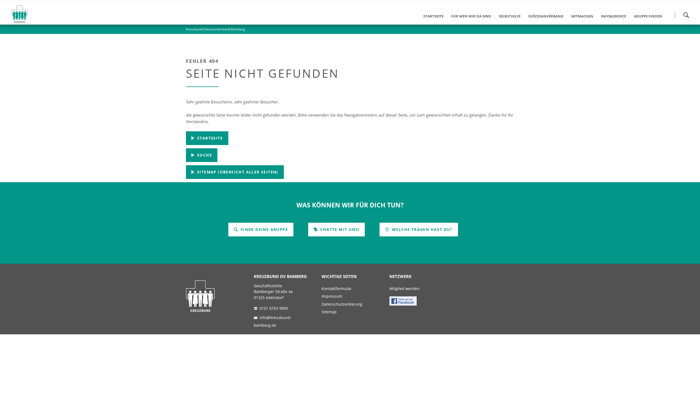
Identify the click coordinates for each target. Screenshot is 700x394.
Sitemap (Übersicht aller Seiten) (237, 172)
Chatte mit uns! (339, 229)
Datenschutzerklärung (342, 304)
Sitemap (329, 311)
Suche (204, 155)
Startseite (209, 138)
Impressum (332, 296)
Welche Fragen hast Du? (421, 229)
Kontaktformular (337, 288)
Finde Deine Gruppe (263, 229)
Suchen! (686, 15)
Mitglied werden (404, 288)
